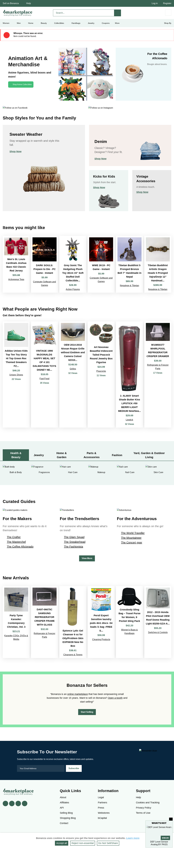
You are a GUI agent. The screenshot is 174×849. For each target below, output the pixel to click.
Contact (64, 823)
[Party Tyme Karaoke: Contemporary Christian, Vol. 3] (16, 622)
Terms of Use (143, 813)
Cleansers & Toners (72, 654)
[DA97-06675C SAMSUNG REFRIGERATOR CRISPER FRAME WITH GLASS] (44, 622)
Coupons (106, 23)
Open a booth (115, 698)
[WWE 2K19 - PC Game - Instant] (101, 264)
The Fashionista (73, 546)
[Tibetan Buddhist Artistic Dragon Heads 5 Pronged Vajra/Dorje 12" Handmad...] (158, 264)
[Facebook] (5, 803)
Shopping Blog (68, 818)
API (62, 807)
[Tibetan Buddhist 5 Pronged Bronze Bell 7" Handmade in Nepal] (129, 264)
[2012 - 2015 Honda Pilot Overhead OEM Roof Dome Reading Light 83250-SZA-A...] (158, 622)
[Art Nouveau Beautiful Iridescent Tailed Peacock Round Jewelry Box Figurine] (101, 374)
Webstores (104, 813)
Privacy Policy (143, 807)
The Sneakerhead (74, 541)
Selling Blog (66, 813)
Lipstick (129, 420)
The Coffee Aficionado (20, 546)
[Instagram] (24, 803)
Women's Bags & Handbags (129, 631)
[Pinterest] (18, 803)
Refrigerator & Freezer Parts (158, 367)
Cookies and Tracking (147, 802)
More (117, 23)
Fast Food (44, 378)
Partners (102, 802)
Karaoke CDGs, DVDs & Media (16, 637)
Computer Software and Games (44, 283)
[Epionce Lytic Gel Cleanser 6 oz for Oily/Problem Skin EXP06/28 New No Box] (73, 622)
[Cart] (168, 13)
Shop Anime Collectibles (22, 84)
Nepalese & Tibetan (129, 285)
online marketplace (77, 694)
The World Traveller (133, 532)
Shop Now (15, 151)
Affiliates (64, 802)
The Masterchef (16, 541)
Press (101, 807)
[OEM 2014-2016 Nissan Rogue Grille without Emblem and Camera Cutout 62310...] (73, 374)
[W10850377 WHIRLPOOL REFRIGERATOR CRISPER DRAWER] (158, 374)
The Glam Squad (74, 537)
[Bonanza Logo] (18, 13)
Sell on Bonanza (11, 3)
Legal (101, 797)
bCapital (102, 818)
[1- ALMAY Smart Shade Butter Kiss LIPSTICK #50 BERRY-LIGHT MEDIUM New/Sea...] (129, 374)
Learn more (132, 838)
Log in (155, 3)
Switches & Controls (158, 632)
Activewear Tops (16, 279)
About (63, 797)
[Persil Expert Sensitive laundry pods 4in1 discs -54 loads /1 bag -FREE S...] (101, 622)
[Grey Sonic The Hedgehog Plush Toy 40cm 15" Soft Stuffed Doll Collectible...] (73, 264)
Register (167, 3)
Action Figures (73, 289)
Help (28, 3)
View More (87, 558)
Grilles (73, 369)
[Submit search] (117, 13)
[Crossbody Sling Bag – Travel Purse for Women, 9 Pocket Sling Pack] (129, 622)
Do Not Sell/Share (108, 843)
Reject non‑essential (83, 843)
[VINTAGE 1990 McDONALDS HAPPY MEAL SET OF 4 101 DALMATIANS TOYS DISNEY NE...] (44, 374)
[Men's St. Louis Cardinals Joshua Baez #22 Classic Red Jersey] (16, 264)
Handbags (76, 23)
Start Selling (87, 712)
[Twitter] (12, 803)
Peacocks (101, 371)
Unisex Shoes (16, 375)
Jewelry (91, 23)
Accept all (61, 843)
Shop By (167, 23)
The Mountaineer (131, 537)
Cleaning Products (101, 639)
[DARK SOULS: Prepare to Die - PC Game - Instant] (44, 264)
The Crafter (14, 537)
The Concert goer (131, 542)
